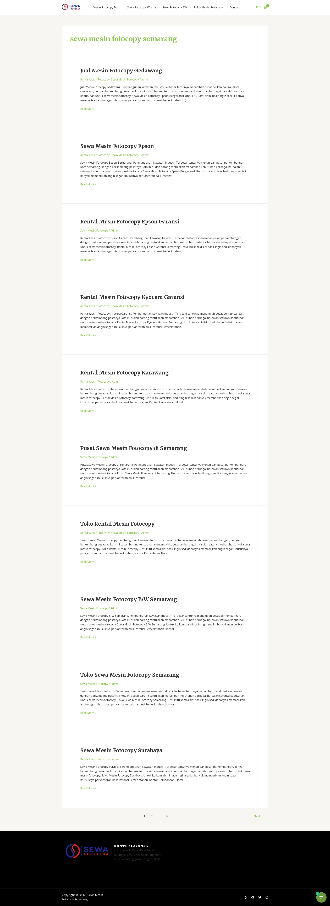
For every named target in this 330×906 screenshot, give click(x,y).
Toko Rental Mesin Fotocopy (117, 524)
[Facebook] (252, 897)
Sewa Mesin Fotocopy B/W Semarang (128, 599)
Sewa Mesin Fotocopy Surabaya (121, 750)
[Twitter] (259, 897)
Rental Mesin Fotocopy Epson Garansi (129, 221)
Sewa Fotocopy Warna (141, 7)
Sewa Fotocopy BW (175, 7)
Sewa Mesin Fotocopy (125, 79)
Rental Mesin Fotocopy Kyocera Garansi (132, 297)
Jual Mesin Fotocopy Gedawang (121, 70)
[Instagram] (266, 897)
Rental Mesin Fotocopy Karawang (124, 372)
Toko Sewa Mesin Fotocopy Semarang (129, 675)
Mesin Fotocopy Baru (106, 7)
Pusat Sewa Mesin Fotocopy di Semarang (133, 448)
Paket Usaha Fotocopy (208, 7)
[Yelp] (245, 897)
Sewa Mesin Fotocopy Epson (117, 146)
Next (259, 816)
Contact (235, 7)
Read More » (88, 109)
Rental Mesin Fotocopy (95, 79)
